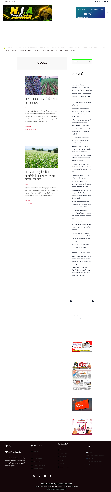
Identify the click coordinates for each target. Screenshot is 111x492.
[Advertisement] (54, 34)
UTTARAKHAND (55, 48)
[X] (50, 476)
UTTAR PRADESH (44, 48)
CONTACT (72, 50)
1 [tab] (74, 316)
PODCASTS (46, 50)
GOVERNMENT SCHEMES (19, 50)
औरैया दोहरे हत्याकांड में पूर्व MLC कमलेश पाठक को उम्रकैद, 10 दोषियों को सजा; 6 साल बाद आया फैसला (81, 149)
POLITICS (77, 48)
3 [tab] (80, 316)
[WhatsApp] (100, 1)
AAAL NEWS (30, 204)
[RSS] (95, 1)
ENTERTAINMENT (87, 48)
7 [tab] (80, 318)
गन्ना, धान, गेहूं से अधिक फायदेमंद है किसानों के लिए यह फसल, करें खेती (40, 175)
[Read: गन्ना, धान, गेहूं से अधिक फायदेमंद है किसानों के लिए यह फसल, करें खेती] (42, 157)
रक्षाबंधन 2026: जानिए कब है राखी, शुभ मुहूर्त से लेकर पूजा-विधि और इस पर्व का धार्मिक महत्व (81, 102)
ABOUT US (54, 50)
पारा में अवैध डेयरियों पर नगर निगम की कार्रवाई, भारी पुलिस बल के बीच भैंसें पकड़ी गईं (81, 131)
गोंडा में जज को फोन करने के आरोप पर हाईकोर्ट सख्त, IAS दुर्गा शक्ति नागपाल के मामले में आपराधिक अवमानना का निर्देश (82, 87)
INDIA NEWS (22, 48)
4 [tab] (83, 316)
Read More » (29, 126)
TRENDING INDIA (32, 48)
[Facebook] (102, 1)
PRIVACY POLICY (63, 50)
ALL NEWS (37, 50)
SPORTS (30, 50)
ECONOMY (7, 50)
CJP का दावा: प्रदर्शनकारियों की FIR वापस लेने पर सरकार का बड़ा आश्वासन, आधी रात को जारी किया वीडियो (81, 204)
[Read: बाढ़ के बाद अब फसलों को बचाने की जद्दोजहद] (42, 85)
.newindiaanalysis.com (58, 486)
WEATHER (70, 48)
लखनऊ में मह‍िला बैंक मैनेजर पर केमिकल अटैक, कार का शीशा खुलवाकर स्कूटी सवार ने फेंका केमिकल (81, 158)
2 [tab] (77, 316)
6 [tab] (88, 316)
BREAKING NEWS (12, 48)
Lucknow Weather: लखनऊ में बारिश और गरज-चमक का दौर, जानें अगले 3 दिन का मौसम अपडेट (80, 140)
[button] (107, 13)
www (49, 486)
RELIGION (96, 48)
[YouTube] (105, 1)
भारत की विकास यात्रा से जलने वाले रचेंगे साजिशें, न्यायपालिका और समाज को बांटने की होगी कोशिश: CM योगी (81, 184)
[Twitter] (107, 1)
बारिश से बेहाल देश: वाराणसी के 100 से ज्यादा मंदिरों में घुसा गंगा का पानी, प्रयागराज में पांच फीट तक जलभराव (81, 122)
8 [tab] (83, 318)
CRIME (103, 48)
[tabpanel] (82, 301)
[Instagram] (97, 1)
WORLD (63, 48)
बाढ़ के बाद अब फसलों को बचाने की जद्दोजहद (41, 100)
